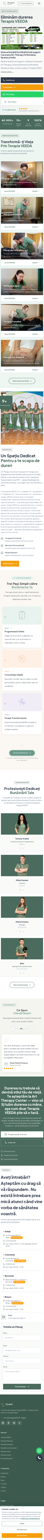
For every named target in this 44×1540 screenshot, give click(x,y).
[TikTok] (19, 1423)
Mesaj (5, 1367)
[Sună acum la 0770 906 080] (39, 1458)
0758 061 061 (10, 1264)
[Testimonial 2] (18, 1028)
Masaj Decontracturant (9, 1448)
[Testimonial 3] (20, 1028)
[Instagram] (3, 1423)
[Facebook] (8, 1423)
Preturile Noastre (7, 1458)
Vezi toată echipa (20, 985)
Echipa (3, 1477)
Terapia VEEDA (6, 1437)
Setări (22, 1523)
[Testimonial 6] (26, 1028)
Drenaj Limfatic (6, 1455)
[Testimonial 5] (25, 1028)
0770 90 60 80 (11, 1241)
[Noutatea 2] (36, 47)
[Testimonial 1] (17, 1028)
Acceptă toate (22, 1535)
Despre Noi (4, 1473)
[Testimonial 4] (23, 1028)
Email (5, 1345)
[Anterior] (13, 1028)
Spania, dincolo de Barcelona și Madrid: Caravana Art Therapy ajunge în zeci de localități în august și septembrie (21, 55)
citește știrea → (7, 72)
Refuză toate (22, 1530)
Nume (5, 1333)
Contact (4, 1484)
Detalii (34, 191)
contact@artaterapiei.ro (16, 1318)
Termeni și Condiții (7, 1505)
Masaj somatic (6, 1451)
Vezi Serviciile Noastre (20, 753)
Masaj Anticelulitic (7, 1444)
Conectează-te (26, 3)
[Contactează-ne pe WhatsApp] (39, 1451)
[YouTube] (14, 1423)
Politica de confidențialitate (30, 1518)
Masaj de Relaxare (7, 1441)
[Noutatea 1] (35, 47)
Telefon (6, 1356)
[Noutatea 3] (39, 47)
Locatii (3, 1491)
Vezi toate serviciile (20, 381)
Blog (2, 1480)
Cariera (3, 1487)
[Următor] (31, 1028)
